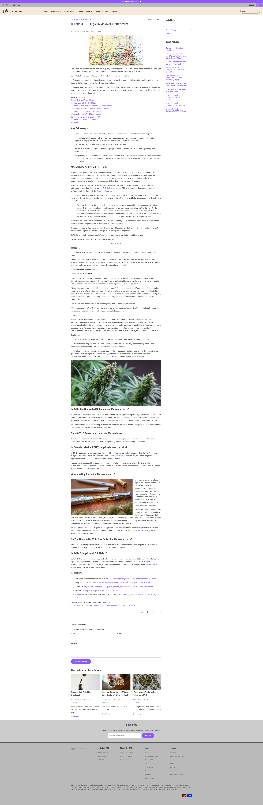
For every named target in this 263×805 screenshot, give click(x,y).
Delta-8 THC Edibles (101, 756)
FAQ (146, 763)
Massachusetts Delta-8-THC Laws (84, 103)
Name (73, 634)
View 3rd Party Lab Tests (177, 774)
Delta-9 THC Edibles (126, 756)
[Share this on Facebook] (147, 612)
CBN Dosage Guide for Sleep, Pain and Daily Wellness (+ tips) (174, 78)
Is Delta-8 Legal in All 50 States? (83, 120)
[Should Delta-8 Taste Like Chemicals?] (85, 682)
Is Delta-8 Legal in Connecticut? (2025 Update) (173, 97)
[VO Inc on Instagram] (7, 5)
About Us (99, 11)
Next (158, 20)
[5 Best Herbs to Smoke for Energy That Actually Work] (147, 682)
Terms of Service (150, 771)
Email (119, 634)
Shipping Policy (149, 778)
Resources (75, 122)
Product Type (55, 11)
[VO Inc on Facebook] (4, 5)
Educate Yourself (85, 11)
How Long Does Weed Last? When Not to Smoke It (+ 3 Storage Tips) (176, 56)
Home (46, 11)
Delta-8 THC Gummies (102, 752)
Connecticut (101, 191)
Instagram (172, 767)
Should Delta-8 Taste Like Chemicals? (175, 49)
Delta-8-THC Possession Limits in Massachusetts (90, 108)
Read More (75, 717)
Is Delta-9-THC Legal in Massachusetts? (86, 111)
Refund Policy (149, 774)
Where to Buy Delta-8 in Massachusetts (86, 114)
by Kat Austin (75, 31)
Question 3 (106, 453)
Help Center (173, 752)
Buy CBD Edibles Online (151, 756)
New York (113, 191)
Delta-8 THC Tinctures (102, 760)
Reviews (172, 763)
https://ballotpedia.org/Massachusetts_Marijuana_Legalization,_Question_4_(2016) (103, 605)
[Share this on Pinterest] (153, 612)
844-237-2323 (15, 5)
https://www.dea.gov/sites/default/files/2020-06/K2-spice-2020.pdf (124, 583)
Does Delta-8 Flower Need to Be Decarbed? (176, 90)
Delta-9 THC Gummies (126, 752)
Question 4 (119, 456)
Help (106, 11)
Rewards (113, 11)
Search (147, 752)
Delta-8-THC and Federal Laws (82, 100)
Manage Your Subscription (177, 756)
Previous (151, 20)
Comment (74, 643)
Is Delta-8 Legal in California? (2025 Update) (176, 110)
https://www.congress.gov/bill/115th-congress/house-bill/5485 (131, 579)
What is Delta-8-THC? (139, 531)
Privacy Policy (149, 767)
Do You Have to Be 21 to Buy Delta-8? (85, 117)
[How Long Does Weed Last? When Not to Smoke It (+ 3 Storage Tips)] (116, 682)
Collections (69, 11)
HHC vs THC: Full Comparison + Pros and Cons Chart (175, 70)
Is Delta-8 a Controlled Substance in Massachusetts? (91, 106)
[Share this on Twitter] (142, 612)
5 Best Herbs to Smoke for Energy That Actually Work (176, 63)
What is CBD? (149, 760)
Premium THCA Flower (126, 760)
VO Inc (77, 785)
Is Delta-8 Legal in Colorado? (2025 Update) (176, 104)
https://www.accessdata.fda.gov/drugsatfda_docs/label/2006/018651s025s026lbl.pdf (118, 587)
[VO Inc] (22, 11)
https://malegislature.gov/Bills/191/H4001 (102, 591)
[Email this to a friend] (158, 612)
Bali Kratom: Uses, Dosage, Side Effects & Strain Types (176, 84)
